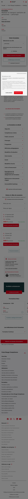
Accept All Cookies (18, 92)
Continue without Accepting (21, 73)
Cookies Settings (9, 92)
